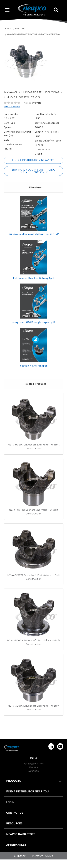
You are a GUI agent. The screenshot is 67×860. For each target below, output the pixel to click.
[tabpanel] (33, 425)
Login (10, 802)
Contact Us (14, 812)
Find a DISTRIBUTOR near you (33, 160)
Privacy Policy (42, 856)
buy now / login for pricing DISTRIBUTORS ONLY (33, 171)
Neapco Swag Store (20, 834)
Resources (14, 823)
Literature (35, 187)
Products (13, 780)
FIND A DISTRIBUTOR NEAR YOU (27, 791)
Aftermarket (16, 844)
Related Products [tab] (35, 383)
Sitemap (20, 856)
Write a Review (12, 106)
